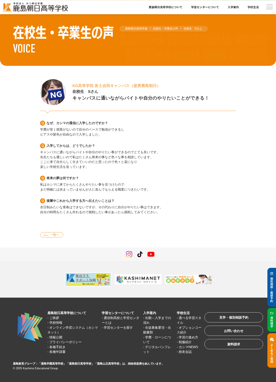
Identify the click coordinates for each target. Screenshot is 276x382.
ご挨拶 (54, 318)
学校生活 (183, 313)
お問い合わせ (233, 331)
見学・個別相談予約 (233, 317)
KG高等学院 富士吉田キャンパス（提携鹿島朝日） (116, 86)
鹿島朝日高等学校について (66, 313)
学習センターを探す (118, 327)
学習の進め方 (188, 337)
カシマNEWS (188, 347)
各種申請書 (57, 352)
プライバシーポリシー (65, 342)
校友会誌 (185, 352)
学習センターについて (118, 313)
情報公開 (55, 337)
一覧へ (54, 234)
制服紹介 (185, 342)
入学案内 (149, 313)
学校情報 (55, 322)
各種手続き (57, 347)
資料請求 (233, 344)
